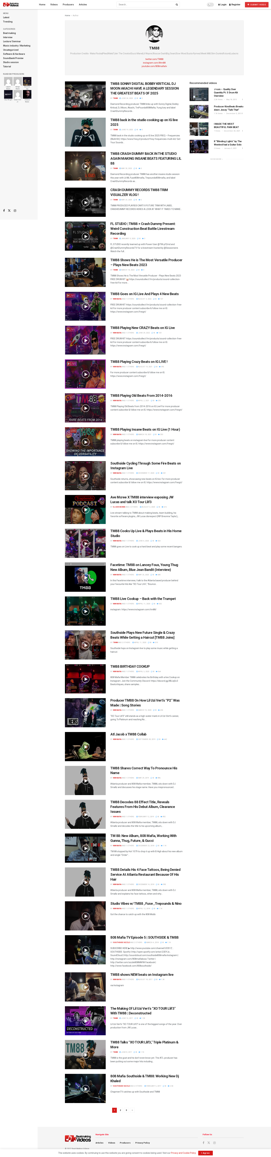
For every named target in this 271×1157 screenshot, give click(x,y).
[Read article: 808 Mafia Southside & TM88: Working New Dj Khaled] (85, 1088)
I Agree (205, 1153)
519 (156, 642)
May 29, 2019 (143, 778)
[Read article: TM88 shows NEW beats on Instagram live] (85, 987)
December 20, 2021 (231, 131)
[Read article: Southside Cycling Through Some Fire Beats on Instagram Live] (85, 475)
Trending (8, 21)
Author (75, 15)
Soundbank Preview (13, 58)
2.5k (171, 1086)
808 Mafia (117, 299)
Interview (7, 37)
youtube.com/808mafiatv (154, 66)
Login (223, 4)
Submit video (258, 5)
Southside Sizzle (121, 942)
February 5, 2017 (153, 1086)
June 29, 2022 (144, 333)
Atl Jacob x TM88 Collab (128, 734)
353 (161, 434)
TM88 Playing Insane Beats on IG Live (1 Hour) (145, 429)
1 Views (217, 131)
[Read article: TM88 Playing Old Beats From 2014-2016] (85, 407)
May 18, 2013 (231, 100)
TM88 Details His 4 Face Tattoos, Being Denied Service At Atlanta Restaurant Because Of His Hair (145, 874)
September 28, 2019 (146, 739)
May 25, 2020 (143, 575)
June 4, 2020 (143, 541)
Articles (83, 4)
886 (158, 778)
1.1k (164, 846)
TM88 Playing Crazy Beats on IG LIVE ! (138, 362)
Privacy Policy (142, 1143)
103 (159, 333)
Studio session (11, 62)
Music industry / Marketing (16, 45)
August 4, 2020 (148, 507)
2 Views (217, 148)
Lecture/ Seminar (12, 41)
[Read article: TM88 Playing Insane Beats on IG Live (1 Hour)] (85, 441)
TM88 (115, 98)
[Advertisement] (19, 157)
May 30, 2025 (126, 168)
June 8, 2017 (126, 1052)
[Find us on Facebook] (4, 211)
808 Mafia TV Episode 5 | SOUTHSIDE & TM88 (144, 937)
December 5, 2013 (234, 113)
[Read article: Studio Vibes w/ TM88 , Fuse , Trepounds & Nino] (85, 915)
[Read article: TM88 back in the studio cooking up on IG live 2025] (85, 132)
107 (161, 299)
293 (159, 401)
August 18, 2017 (145, 979)
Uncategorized (11, 50)
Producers (68, 4)
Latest (6, 17)
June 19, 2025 (127, 130)
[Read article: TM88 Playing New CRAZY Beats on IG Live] (85, 340)
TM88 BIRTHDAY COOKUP (130, 666)
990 (164, 884)
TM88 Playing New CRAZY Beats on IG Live (142, 328)
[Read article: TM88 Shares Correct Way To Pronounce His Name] (85, 780)
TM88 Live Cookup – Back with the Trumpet (143, 599)
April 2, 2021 (143, 401)
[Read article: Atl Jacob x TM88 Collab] (85, 746)
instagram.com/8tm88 (154, 62)
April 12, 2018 (144, 909)
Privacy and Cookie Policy (183, 1153)
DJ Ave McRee (119, 507)
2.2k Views (218, 100)
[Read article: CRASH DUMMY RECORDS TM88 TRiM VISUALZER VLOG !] (85, 202)
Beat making (9, 33)
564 (158, 541)
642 (165, 739)
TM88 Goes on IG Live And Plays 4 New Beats (144, 294)
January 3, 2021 (230, 148)
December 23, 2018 (146, 846)
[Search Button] (177, 4)
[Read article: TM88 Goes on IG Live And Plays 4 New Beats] (85, 306)
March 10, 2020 (144, 710)
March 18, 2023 (127, 270)
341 (164, 473)
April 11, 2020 (144, 604)
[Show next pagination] (132, 1110)
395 (162, 367)
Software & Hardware (14, 54)
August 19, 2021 (145, 367)
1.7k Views (218, 113)
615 (165, 507)
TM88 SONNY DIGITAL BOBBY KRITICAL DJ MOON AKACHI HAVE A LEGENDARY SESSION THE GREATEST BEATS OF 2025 (144, 88)
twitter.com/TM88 (154, 59)
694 (161, 710)
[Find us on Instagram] (15, 211)
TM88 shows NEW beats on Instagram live (141, 975)
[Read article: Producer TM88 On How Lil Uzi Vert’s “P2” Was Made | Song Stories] (85, 712)
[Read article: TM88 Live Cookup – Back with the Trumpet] (85, 611)
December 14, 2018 (146, 884)
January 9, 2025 (128, 239)
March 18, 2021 (144, 434)
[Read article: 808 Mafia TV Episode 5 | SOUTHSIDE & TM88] (85, 949)
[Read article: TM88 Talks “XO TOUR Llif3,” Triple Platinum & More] (85, 1054)
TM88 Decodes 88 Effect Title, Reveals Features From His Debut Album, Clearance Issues (142, 807)
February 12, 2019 (146, 817)
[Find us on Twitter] (9, 211)
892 (163, 817)
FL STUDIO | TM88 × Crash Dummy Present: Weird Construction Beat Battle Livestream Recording (142, 228)
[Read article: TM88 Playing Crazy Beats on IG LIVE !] (85, 374)
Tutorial (7, 66)
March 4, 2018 (152, 942)
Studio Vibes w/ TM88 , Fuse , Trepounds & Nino (146, 904)
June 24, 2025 (127, 98)
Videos (54, 4)
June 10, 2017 (127, 1018)
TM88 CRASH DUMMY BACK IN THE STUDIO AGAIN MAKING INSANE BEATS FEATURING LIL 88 (145, 158)
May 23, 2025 (126, 200)
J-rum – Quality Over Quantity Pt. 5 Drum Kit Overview (226, 92)
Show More (216, 159)
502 (160, 604)
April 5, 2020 (143, 672)
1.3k (163, 979)
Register (235, 4)
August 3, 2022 (144, 299)
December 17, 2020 (146, 473)
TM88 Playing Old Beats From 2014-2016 (141, 396)
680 (158, 575)
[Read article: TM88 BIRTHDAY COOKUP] (85, 678)
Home (42, 4)
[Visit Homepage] (16, 4)
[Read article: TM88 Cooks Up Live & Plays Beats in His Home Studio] (85, 543)
